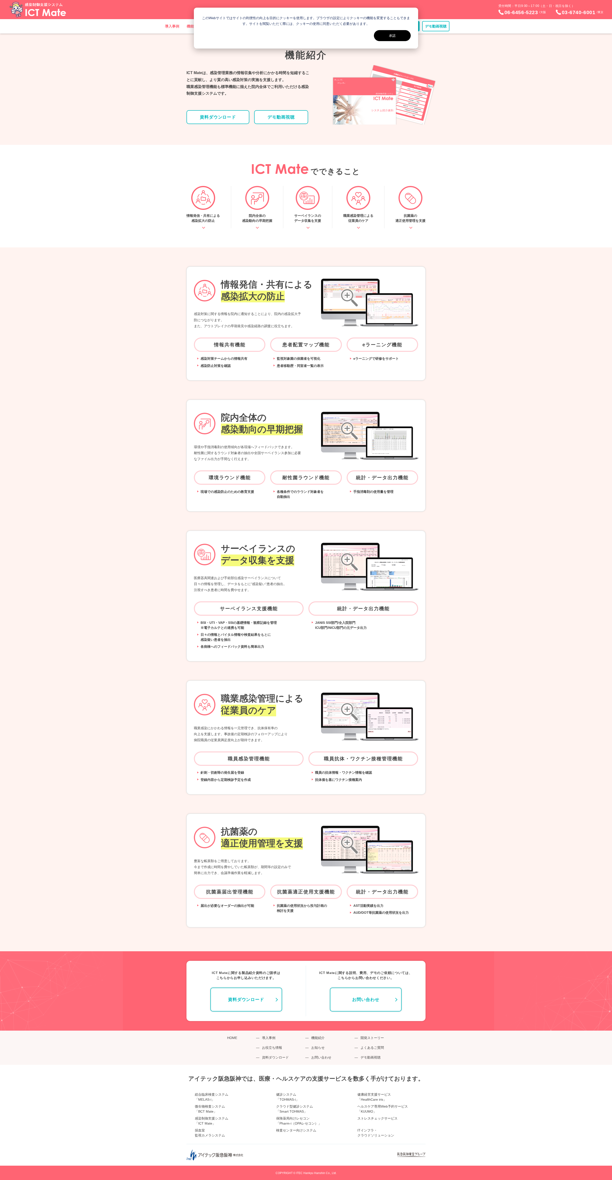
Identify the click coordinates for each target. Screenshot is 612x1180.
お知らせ (318, 1047)
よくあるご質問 (372, 1047)
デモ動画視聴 (436, 26)
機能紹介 (318, 1038)
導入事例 (172, 26)
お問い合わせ (365, 999)
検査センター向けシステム (296, 1130)
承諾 (392, 35)
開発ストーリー (372, 1038)
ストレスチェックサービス (377, 1118)
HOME (232, 1038)
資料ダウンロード (218, 117)
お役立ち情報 (272, 1047)
